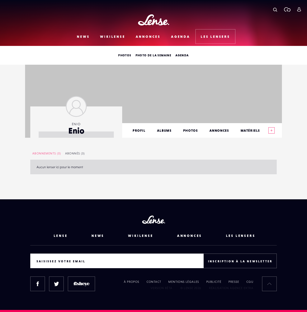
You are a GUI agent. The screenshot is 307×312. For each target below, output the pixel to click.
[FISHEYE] (81, 284)
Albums (164, 130)
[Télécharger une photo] (287, 9)
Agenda (180, 36)
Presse (233, 281)
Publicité (214, 281)
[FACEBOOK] (37, 284)
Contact (154, 281)
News (83, 36)
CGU (249, 281)
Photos (124, 55)
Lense (61, 235)
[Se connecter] (299, 9)
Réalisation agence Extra (231, 288)
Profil (139, 130)
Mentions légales (183, 281)
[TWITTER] (56, 284)
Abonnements (46, 153)
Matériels (250, 130)
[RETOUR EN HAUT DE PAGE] (269, 284)
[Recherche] (275, 9)
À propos (131, 281)
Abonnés (75, 153)
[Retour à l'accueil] (153, 19)
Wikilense (112, 36)
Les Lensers (215, 36)
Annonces (148, 36)
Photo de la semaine (153, 55)
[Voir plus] (271, 130)
